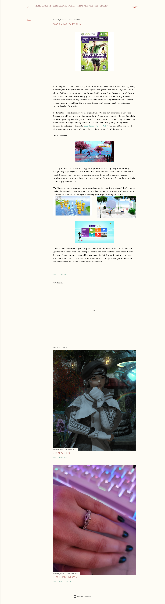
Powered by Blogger (84, 596)
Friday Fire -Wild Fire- (87, 6)
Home (38, 6)
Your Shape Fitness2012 (95, 126)
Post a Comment (65, 581)
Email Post (63, 274)
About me (46, 6)
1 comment (63, 457)
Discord (104, 6)
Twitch (71, 6)
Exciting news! (65, 577)
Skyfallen (61, 452)
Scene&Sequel (60, 6)
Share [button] (29, 20)
